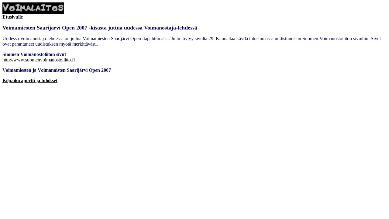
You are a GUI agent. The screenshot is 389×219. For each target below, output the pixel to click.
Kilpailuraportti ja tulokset (29, 80)
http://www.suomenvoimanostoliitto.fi (38, 59)
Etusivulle (12, 16)
